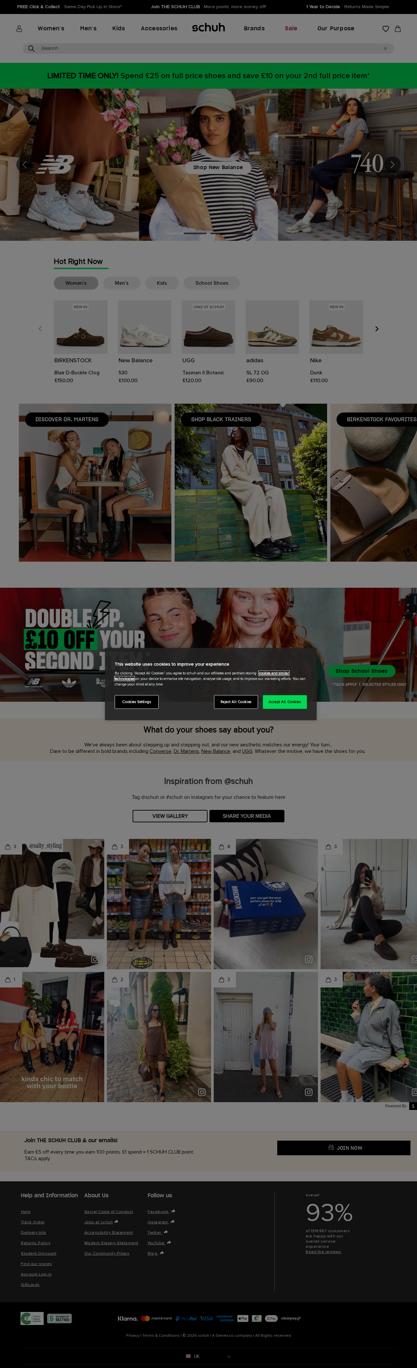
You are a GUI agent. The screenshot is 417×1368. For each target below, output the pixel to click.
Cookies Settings (136, 702)
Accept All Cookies (285, 702)
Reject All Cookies (236, 702)
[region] (211, 684)
